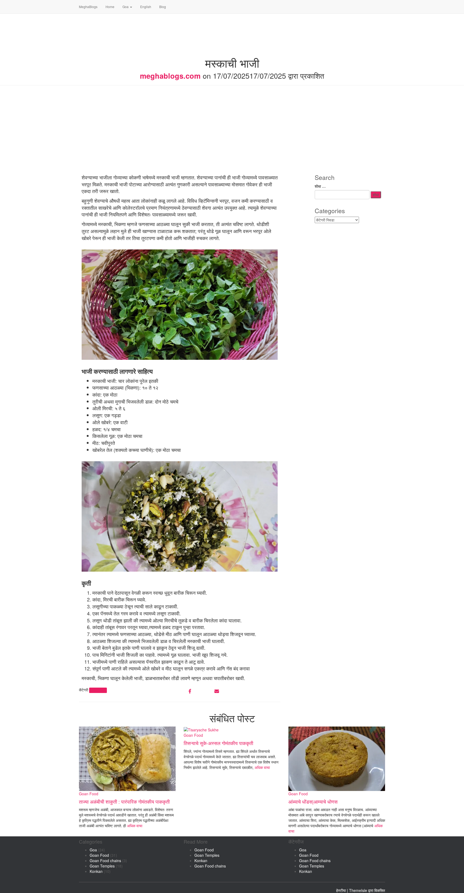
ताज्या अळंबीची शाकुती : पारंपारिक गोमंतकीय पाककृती (124, 801)
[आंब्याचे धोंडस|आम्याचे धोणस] (336, 758)
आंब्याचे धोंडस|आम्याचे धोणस (313, 801)
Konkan (96, 871)
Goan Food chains (105, 860)
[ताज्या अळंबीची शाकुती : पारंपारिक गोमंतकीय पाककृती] (127, 758)
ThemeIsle (358, 890)
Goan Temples (102, 866)
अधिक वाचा (134, 825)
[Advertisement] (232, 131)
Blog (162, 6)
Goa (125, 6)
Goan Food (98, 690)
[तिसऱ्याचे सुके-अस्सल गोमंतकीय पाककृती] (201, 729)
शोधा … (320, 186)
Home (110, 6)
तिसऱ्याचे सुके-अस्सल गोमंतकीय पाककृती (218, 742)
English (145, 6)
